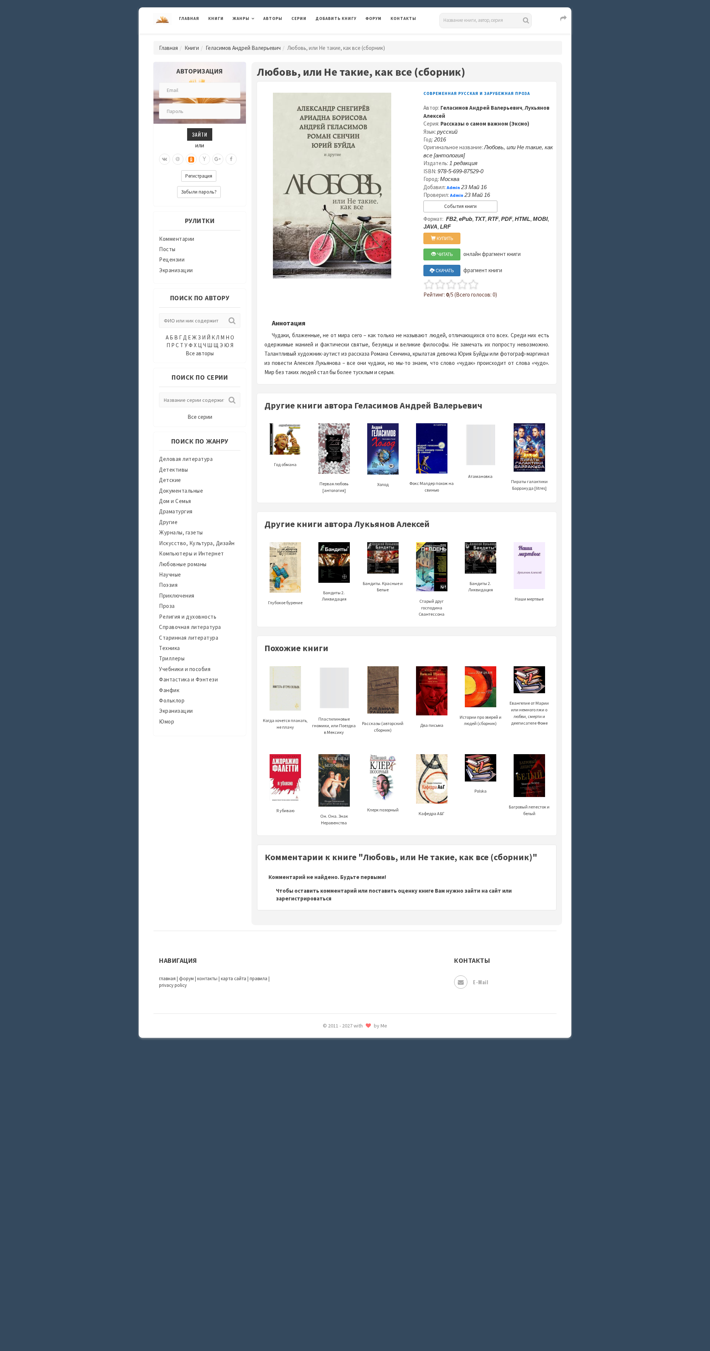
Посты (167, 249)
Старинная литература (188, 637)
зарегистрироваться (303, 898)
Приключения (177, 595)
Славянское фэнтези (342, 1078)
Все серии (199, 416)
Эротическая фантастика (349, 1292)
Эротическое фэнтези (344, 1309)
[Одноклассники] (191, 159)
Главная (189, 18)
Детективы (173, 469)
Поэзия (168, 584)
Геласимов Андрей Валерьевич (243, 47)
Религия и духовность (187, 616)
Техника (169, 647)
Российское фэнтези (343, 1045)
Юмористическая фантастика (354, 1325)
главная (167, 978)
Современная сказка (342, 1111)
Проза (167, 605)
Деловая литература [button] (258, 37)
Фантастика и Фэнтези (188, 679)
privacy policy (173, 985)
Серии (299, 18)
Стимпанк (329, 1144)
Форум (373, 18)
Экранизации (176, 270)
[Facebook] (231, 159)
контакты (207, 978)
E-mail (480, 982)
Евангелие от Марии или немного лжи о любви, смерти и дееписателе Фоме (529, 712)
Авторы (273, 18)
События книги (460, 206)
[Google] (217, 159)
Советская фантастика (345, 1094)
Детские (170, 479)
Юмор (166, 721)
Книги (216, 18)
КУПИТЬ (444, 238)
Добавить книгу (335, 18)
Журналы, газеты (181, 532)
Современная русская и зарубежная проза (476, 93)
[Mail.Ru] (177, 159)
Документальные (181, 490)
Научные (170, 574)
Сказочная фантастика (345, 1061)
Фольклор (172, 700)
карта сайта (233, 978)
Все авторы (200, 353)
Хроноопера (331, 1243)
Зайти (199, 134)
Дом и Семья (175, 501)
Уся (320, 1210)
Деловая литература (342, 37)
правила (258, 978)
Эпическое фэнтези (341, 1276)
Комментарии (177, 238)
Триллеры (172, 658)
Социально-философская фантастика (365, 1127)
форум (186, 978)
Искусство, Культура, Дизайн (197, 543)
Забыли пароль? (199, 192)
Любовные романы (183, 564)
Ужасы (324, 1193)
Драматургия (176, 511)
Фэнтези (327, 1226)
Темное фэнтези (337, 1160)
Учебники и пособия (184, 669)
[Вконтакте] (164, 159)
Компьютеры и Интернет (191, 553)
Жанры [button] (241, 18)
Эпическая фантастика (345, 1259)
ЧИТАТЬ (444, 254)
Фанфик (169, 690)
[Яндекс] (204, 159)
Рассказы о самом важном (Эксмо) (484, 123)
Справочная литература (190, 626)
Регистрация (198, 176)
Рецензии (172, 259)
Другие (168, 522)
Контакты (403, 18)
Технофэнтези (334, 1177)
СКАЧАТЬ (444, 270)
